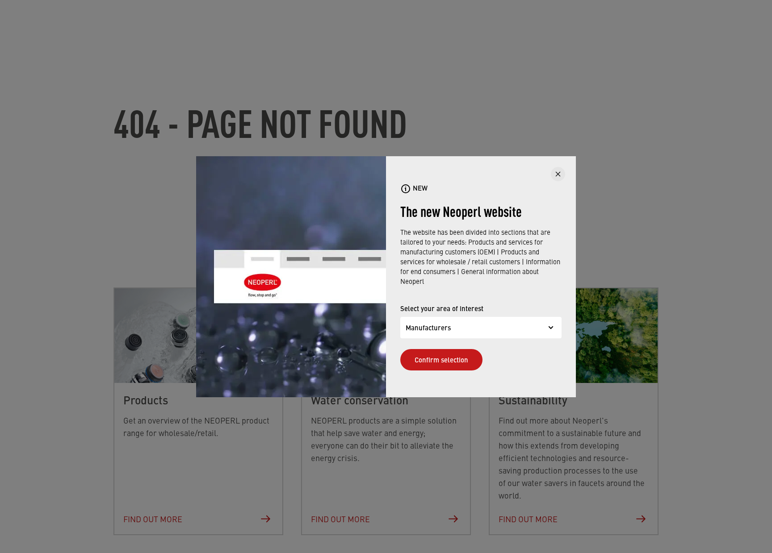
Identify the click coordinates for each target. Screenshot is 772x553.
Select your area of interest (441, 308)
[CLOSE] (558, 174)
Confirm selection (441, 359)
